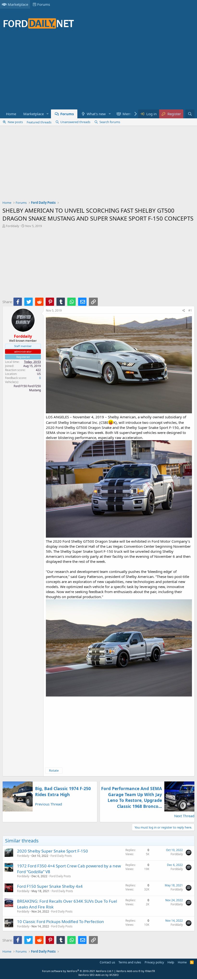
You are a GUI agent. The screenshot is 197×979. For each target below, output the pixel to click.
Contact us (107, 962)
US (39, 374)
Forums (43, 4)
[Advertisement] (89, 72)
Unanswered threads (75, 122)
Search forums (109, 122)
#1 (190, 310)
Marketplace (18, 4)
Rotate (54, 770)
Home (11, 113)
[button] (47, 113)
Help (170, 962)
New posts (15, 122)
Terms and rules (129, 962)
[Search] (190, 113)
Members (130, 113)
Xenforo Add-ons (135, 971)
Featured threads (39, 122)
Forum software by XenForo (77, 971)
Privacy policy (154, 962)
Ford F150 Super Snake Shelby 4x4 (50, 886)
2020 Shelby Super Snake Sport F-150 (52, 851)
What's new (96, 113)
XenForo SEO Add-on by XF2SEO (98, 975)
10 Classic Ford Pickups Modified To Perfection (60, 921)
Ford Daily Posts (61, 856)
